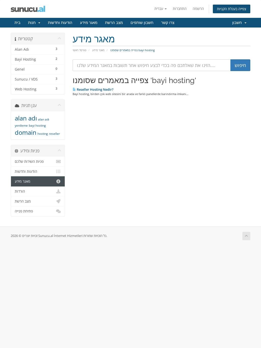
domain (25, 132)
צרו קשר (167, 22)
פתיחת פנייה (24, 211)
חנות (33, 22)
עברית (159, 8)
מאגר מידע (88, 22)
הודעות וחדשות (60, 22)
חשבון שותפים (141, 22)
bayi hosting (37, 125)
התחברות (180, 8)
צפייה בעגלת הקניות (231, 8)
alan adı (26, 118)
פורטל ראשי (79, 50)
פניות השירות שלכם (29, 161)
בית (17, 22)
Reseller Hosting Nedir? (94, 89)
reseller (54, 133)
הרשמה (198, 8)
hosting (42, 133)
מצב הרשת (114, 22)
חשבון (238, 22)
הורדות (20, 191)
